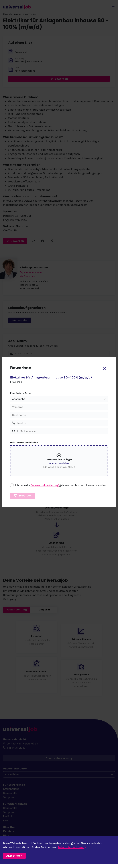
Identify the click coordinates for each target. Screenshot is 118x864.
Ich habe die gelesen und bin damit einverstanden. (60, 485)
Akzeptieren (14, 855)
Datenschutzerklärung (72, 847)
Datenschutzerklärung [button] (45, 485)
